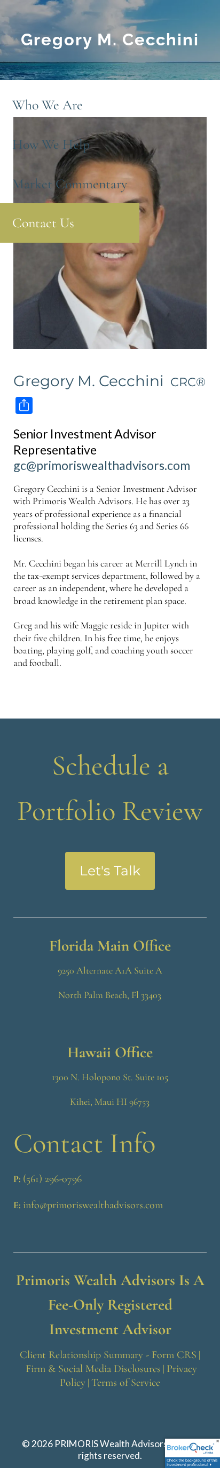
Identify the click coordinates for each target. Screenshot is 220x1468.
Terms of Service (125, 1382)
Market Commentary (69, 183)
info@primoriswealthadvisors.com (93, 1205)
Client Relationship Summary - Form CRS (108, 1355)
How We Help (51, 144)
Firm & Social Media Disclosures (93, 1368)
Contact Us (43, 222)
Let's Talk (110, 871)
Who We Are (47, 105)
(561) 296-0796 (52, 1178)
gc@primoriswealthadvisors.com (101, 465)
